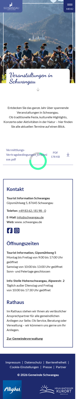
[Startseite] (11, 6)
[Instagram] (17, 230)
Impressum (12, 362)
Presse (47, 367)
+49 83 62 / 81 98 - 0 (32, 210)
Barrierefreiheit (56, 362)
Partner (61, 367)
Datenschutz (33, 362)
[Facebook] (10, 230)
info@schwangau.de (30, 217)
